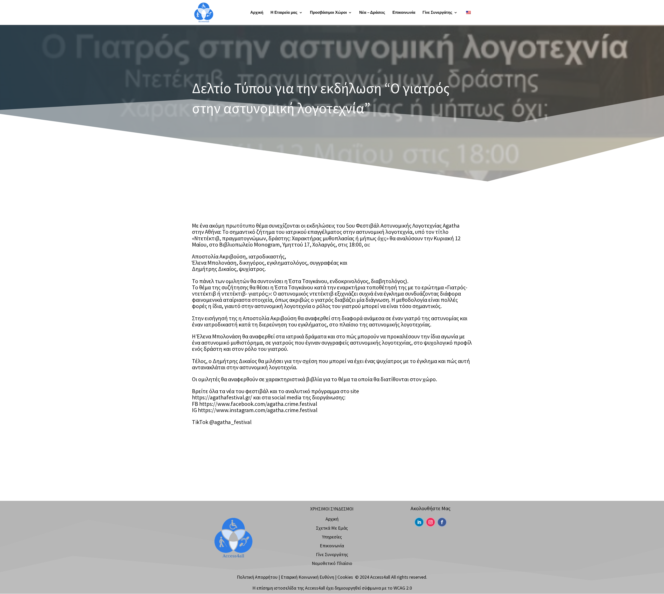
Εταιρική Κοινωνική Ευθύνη (307, 577)
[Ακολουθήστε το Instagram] (430, 522)
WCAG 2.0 (402, 588)
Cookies (345, 577)
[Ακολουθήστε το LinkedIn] (419, 522)
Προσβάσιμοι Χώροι (328, 13)
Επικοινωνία (403, 13)
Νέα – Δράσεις (372, 13)
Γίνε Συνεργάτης (437, 13)
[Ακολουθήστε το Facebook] (442, 522)
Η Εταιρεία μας (284, 13)
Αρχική (256, 13)
